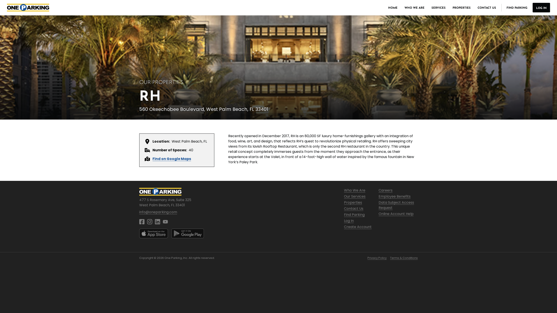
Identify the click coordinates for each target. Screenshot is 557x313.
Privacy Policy (377, 258)
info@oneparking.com (158, 212)
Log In (541, 8)
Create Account (358, 226)
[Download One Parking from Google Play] (187, 233)
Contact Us (487, 8)
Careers (386, 190)
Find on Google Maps (172, 158)
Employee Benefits (395, 196)
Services (438, 8)
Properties (462, 8)
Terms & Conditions (404, 258)
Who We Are (414, 8)
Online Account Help (396, 213)
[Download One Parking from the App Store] (153, 233)
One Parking (28, 8)
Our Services (355, 196)
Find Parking (517, 8)
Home (393, 8)
